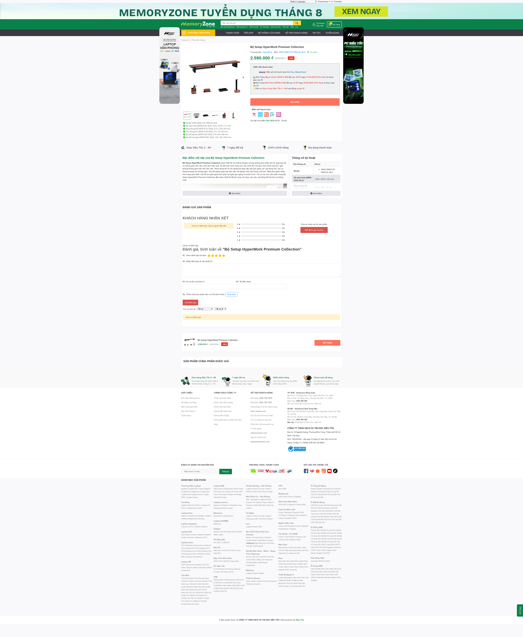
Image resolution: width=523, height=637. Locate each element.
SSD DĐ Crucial (316, 505)
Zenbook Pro (189, 548)
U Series (184, 527)
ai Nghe (270, 519)
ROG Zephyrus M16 (189, 554)
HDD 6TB (326, 572)
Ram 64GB (288, 564)
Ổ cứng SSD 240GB (319, 533)
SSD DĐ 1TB (329, 519)
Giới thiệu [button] (186, 393)
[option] (215, 77)
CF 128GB (193, 601)
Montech (303, 515)
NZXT (295, 518)
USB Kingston (229, 580)
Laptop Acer (195, 492)
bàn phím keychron (228, 27)
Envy (192, 565)
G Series (191, 537)
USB (292, 27)
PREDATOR (192, 519)
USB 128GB (223, 588)
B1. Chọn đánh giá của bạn (194, 255)
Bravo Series (239, 489)
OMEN (209, 568)
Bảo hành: (261, 402)
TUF (182, 545)
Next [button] (243, 77)
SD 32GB (204, 593)
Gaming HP (186, 570)
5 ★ (238, 224)
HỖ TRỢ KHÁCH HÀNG (296, 33)
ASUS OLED (254, 27)
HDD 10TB (315, 575)
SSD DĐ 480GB (323, 517)
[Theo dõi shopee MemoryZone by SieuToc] (317, 470)
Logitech (249, 489)
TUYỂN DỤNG (332, 33)
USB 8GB (217, 585)
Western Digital (316, 489)
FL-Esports (257, 502)
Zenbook (189, 545)
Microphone (272, 581)
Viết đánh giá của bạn (314, 230)
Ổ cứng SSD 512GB (334, 539)
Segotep (291, 515)
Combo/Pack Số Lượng (190, 604)
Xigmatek (288, 512)
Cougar (270, 540)
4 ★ (238, 228)
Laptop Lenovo (197, 494)
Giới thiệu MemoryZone (190, 398)
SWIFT (183, 516)
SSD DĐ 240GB (325, 514)
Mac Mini (217, 553)
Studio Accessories (253, 584)
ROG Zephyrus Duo (204, 551)
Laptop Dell (186, 494)
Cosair (280, 512)
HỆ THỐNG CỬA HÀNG (269, 33)
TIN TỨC (316, 33)
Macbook (184, 489)
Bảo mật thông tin (188, 411)
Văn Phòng (185, 535)
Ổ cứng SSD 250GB (334, 533)
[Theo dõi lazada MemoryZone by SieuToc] (312, 470)
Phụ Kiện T (263, 519)
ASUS (224, 550)
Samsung (250, 519)
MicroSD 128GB (204, 587)
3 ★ (238, 232)
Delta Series (228, 489)
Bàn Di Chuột (267, 492)
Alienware (199, 537)
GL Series (226, 492)
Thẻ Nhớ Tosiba (187, 581)
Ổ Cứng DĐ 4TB (334, 494)
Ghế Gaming (258, 546)
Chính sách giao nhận (222, 398)
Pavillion (198, 565)
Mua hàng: (261, 398)
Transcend (327, 489)
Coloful (298, 505)
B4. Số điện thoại (243, 281)
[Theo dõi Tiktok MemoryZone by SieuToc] (335, 470)
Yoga (239, 505)
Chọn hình (231, 294)
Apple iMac (235, 561)
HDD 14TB (334, 575)
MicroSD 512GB (200, 590)
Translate (338, 1)
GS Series (223, 494)
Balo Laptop (218, 535)
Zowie (255, 492)
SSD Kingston (328, 547)
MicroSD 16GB (195, 584)
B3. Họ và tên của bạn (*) (193, 281)
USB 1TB (223, 591)
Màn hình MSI (295, 553)
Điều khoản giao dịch (189, 407)
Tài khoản (320, 23)
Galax (281, 518)
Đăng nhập (319, 26)
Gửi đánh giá (190, 302)
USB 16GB (226, 585)
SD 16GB (196, 593)
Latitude (200, 535)
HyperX (268, 489)
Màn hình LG (283, 553)
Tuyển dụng (185, 415)
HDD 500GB (315, 569)
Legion (230, 508)
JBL (256, 519)
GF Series (217, 492)
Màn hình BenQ (291, 550)
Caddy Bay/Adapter (285, 578)
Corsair (261, 489)
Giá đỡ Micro (251, 560)
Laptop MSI (193, 489)
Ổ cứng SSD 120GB (318, 530)
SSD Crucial (316, 550)
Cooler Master (252, 540)
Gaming (193, 535)
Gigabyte (297, 497)
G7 (193, 527)
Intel (279, 489)
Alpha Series (218, 489)
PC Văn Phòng (219, 569)
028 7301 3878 (268, 120)
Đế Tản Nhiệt (237, 532)
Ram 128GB (297, 564)
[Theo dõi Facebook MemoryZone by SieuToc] (306, 470)
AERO (198, 527)
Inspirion (208, 535)
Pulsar (249, 492)
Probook (202, 568)
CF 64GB (185, 601)
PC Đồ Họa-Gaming (233, 569)
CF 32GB (205, 598)
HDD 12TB (325, 575)
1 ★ (238, 240)
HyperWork (267, 52)
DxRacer (268, 537)
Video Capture (251, 581)
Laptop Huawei (192, 497)
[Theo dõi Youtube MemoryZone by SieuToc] (329, 470)
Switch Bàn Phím (260, 505)
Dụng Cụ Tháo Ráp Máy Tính (294, 586)
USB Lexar (240, 580)
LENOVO (226, 542)
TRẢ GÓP (248, 33)
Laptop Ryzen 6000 (195, 508)
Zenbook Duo (198, 545)
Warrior (248, 537)
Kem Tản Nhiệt (292, 583)
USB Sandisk (218, 580)
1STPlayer (283, 515)
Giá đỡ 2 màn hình (267, 557)
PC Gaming (264, 27)
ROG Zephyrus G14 (203, 548)
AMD (284, 489)
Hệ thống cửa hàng (188, 402)
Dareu (265, 502)
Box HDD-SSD (299, 578)
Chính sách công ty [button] (225, 393)
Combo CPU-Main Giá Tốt (223, 572)
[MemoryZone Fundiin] (261, 11)
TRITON (201, 519)
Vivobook (189, 557)
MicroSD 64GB (192, 587)
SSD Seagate (327, 550)
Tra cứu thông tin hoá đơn (261, 420)
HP (215, 542)
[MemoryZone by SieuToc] (198, 24)
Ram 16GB (299, 561)
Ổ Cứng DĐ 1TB (323, 492)
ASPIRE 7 (208, 516)
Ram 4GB (281, 561)
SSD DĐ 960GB (317, 519)
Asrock (238, 550)
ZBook (195, 568)
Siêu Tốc (300, 620)
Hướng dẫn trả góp (221, 415)
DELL (219, 542)
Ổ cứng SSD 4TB (331, 545)
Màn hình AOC (303, 550)
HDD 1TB (324, 569)
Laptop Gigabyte (205, 489)
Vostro (184, 537)
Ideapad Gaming (220, 508)
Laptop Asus (205, 492)
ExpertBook (198, 557)
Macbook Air (218, 516)
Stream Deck (262, 581)
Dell (260, 492)
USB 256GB (233, 588)
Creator (224, 497)
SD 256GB (199, 595)
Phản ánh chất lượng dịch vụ (262, 424)
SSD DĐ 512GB (336, 517)
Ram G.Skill (299, 567)
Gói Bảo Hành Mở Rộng (222, 532)
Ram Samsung (291, 570)
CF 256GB (202, 601)
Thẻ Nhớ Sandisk (187, 578)
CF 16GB (197, 598)
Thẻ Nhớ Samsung (202, 578)
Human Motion (252, 562)
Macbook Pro (228, 516)
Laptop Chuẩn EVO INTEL (190, 505)
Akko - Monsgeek (252, 499)
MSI (233, 550)
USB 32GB (236, 585)
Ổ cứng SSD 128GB (334, 530)
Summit (217, 497)
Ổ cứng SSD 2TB (318, 545)
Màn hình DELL (295, 548)
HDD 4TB (318, 572)
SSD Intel (337, 547)
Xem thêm (236, 193)
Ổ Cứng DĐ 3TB (321, 494)
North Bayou (263, 562)
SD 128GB (190, 595)
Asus (297, 515)
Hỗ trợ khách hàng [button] (262, 393)
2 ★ (238, 236)
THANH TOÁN (232, 33)
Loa (296, 27)
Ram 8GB (290, 561)
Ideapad (217, 505)
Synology (314, 561)
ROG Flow (201, 554)
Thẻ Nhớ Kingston (201, 581)
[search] (297, 23)
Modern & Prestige (234, 494)
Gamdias (288, 518)
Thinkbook (224, 505)
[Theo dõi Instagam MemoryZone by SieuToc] (323, 470)
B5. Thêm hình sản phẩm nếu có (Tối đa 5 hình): (209, 294)
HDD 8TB (335, 572)
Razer (255, 489)
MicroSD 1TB (186, 593)
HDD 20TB (315, 577)
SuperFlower (283, 529)
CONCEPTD (191, 516)
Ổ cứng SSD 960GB (319, 542)
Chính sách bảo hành (222, 407)
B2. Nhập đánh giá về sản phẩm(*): (198, 261)
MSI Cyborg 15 (241, 27)
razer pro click (275, 27)
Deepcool (296, 512)
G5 (190, 527)
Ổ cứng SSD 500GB (319, 539)
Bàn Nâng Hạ (260, 543)
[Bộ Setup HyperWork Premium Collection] (215, 77)
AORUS (204, 527)
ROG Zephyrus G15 (189, 551)
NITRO (184, 519)
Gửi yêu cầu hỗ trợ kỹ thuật (262, 415)
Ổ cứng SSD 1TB (333, 542)
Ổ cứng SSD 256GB (319, 536)
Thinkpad (233, 505)
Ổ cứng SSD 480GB (334, 536)
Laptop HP (186, 492)
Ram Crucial (289, 567)
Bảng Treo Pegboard (264, 560)
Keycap (249, 505)
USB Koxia (218, 583)
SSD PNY (326, 553)
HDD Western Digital (328, 577)
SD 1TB (190, 598)
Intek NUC (217, 550)
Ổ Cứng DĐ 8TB (317, 497)
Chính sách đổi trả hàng (223, 402)
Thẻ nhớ (285, 27)
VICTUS (206, 565)
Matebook (217, 524)
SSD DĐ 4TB (319, 522)
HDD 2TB (332, 569)
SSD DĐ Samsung (330, 505)
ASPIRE (200, 516)
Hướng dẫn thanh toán (223, 411)
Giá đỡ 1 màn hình (252, 557)
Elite (183, 568)
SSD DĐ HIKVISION (325, 511)
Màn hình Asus (283, 548)
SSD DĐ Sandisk (324, 508)
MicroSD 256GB (188, 590)
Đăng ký (225, 471)
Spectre (189, 568)
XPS (205, 537)
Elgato (261, 573)
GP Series (234, 492)
